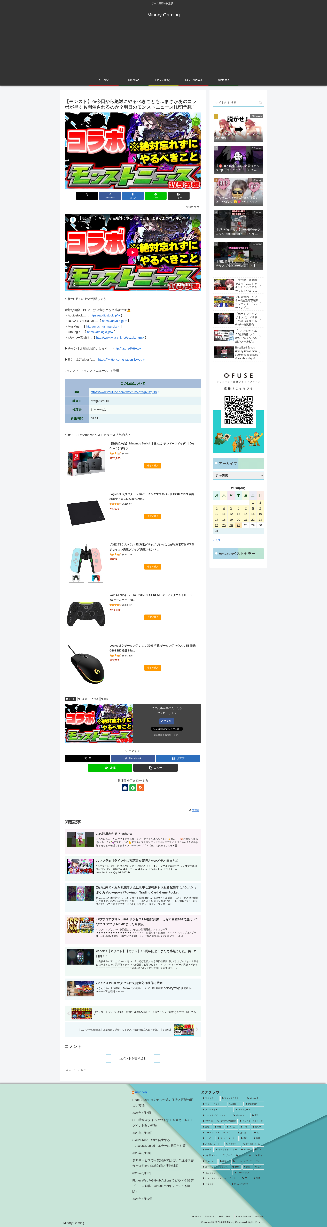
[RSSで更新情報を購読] (140, 787)
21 (245, 519)
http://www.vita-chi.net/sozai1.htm (119, 337)
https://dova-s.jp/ (113, 321)
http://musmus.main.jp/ (101, 326)
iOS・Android (243, 1216)
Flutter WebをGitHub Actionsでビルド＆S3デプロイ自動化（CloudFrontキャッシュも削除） (163, 1186)
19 (231, 519)
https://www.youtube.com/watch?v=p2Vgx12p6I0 (124, 392)
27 (238, 525)
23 (260, 519)
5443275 (128, 655)
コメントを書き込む (133, 1058)
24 (216, 525)
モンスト (85, 699)
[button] (179, 196)
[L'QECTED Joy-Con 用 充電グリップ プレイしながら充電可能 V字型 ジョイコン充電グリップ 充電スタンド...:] (86, 563)
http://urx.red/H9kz (126, 348)
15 (253, 514)
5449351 (128, 504)
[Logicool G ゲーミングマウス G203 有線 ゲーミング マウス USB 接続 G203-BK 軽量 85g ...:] (86, 664)
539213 (127, 605)
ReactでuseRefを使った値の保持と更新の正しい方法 (162, 1102)
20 (238, 519)
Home (197, 1216)
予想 (96, 699)
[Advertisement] (163, 50)
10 (216, 514)
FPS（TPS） (226, 1216)
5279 (126, 453)
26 (231, 525)
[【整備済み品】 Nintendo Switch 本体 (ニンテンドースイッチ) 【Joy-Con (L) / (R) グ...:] (86, 462)
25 (224, 525)
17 (216, 519)
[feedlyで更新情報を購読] (132, 787)
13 (238, 514)
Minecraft (210, 1216)
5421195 (128, 554)
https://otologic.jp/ (99, 332)
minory (141, 1092)
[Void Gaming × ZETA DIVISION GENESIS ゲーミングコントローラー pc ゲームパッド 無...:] (86, 614)
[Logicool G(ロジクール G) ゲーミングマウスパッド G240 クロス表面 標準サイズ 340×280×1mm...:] (86, 513)
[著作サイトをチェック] (125, 787)
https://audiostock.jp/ (104, 315)
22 (253, 519)
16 (260, 514)
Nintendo (259, 1216)
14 (245, 514)
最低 (106, 699)
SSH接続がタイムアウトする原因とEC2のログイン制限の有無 (163, 1122)
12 (231, 514)
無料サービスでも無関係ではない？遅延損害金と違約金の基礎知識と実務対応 (163, 1163)
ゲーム (71, 699)
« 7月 (216, 540)
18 (224, 519)
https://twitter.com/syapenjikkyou (120, 359)
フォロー (168, 721)
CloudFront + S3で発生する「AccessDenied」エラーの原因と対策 (159, 1142)
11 (223, 514)
